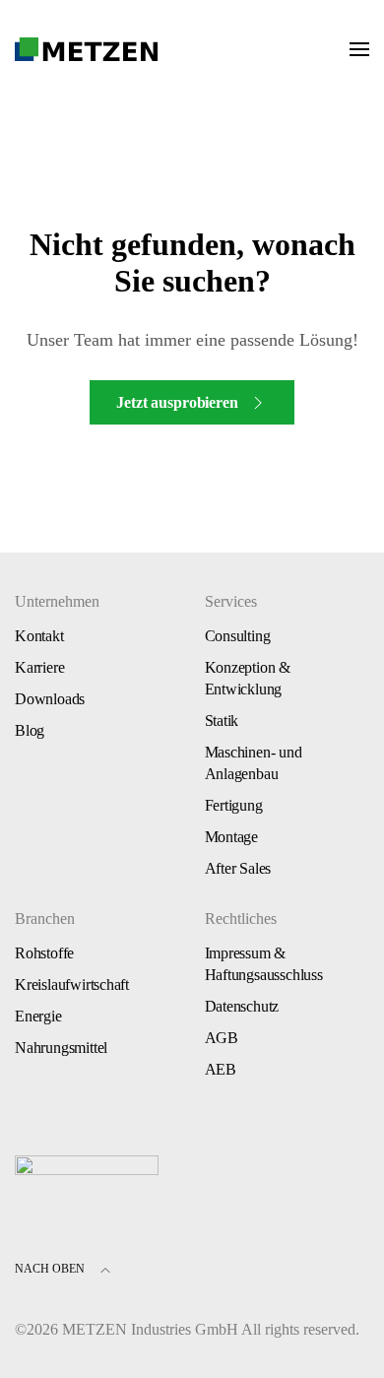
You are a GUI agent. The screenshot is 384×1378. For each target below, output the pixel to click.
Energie (38, 1016)
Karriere (39, 667)
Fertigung (234, 805)
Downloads (50, 698)
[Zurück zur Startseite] (87, 49)
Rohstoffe (44, 953)
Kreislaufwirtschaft (72, 984)
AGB (221, 1037)
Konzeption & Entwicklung (248, 678)
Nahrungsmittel (61, 1047)
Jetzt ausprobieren (176, 402)
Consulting (238, 635)
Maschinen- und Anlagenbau (253, 763)
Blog (29, 730)
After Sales (238, 868)
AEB (220, 1069)
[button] (359, 49)
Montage (232, 836)
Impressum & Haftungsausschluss (264, 964)
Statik (222, 720)
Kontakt (39, 635)
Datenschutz (242, 1006)
